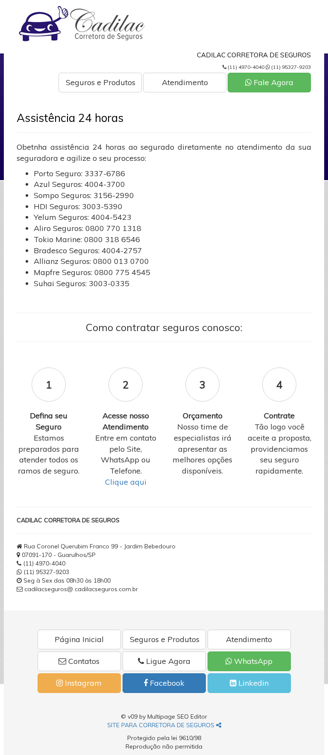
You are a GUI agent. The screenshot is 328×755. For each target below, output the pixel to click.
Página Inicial (79, 639)
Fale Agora (272, 82)
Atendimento (185, 82)
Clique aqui (125, 482)
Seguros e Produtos (100, 82)
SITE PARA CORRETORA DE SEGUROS (161, 725)
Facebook (166, 683)
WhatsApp (252, 661)
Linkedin (252, 683)
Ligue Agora (167, 661)
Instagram (82, 683)
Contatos (83, 661)
